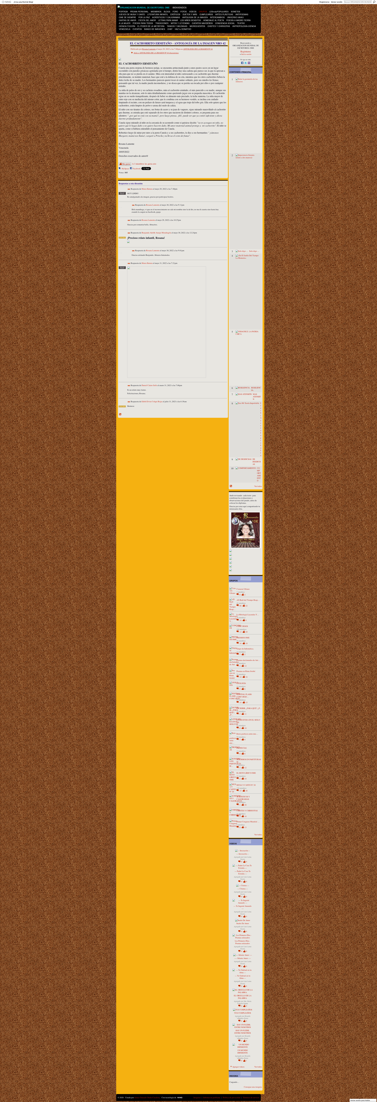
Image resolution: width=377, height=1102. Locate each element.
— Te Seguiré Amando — (243, 907)
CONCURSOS (242, 626)
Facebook (137, 168)
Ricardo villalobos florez (243, 1017)
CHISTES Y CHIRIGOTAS (247, 810)
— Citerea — (242, 888)
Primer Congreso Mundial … (248, 821)
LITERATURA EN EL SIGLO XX (248, 721)
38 (246, 790)
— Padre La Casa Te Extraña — (242, 872)
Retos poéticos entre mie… (247, 733)
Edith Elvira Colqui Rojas (152, 401)
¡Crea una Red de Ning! (23, 2)
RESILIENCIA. (256, 388)
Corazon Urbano (243, 589)
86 (240, 605)
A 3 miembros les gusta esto (144, 163)
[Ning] (6, 2)
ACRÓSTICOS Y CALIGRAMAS (243, 797)
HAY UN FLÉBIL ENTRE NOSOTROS (242, 1031)
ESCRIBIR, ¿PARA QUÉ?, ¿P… (249, 708)
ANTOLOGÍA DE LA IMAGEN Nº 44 (198, 49)
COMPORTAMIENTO (259, 474)
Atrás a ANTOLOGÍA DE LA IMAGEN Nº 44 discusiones (156, 52)
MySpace (125, 168)
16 (246, 677)
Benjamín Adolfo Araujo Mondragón (156, 232)
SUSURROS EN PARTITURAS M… (249, 760)
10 (245, 728)
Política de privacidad (231, 1097)
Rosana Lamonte (149, 49)
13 (240, 632)
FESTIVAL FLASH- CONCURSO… (244, 695)
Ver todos (258, 486)
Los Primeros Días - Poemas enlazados (242, 942)
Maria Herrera (147, 188)
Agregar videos (238, 1066)
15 (246, 702)
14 (240, 620)
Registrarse (324, 2)
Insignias (197, 1097)
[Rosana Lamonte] (122, 49)
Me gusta (126, 163)
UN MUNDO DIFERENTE (242, 1051)
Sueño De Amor (242, 923)
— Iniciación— (242, 853)
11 (245, 714)
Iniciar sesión (336, 2)
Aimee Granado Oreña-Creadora (147, 1097)
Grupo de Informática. (245, 648)
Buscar (374, 2)
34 (240, 643)
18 (246, 643)
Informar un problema (211, 1097)
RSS (120, 414)
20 (245, 804)
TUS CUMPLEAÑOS (242, 1013)
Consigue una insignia (253, 1087)
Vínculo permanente (129, 189)
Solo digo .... (254, 251)
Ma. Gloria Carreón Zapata (244, 1002)
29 (246, 632)
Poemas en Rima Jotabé (246, 671)
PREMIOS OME (243, 637)
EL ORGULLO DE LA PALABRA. (242, 996)
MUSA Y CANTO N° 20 (246, 785)
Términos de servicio (251, 1097)
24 (245, 778)
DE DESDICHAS (257, 461)
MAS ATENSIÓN (257, 396)
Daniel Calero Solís (149, 385)
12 (245, 767)
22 (246, 605)
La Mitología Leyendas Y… (248, 614)
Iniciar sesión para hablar (360, 1100)
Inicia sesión (246, 54)
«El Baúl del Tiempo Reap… (248, 600)
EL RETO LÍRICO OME (246, 773)
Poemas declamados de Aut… (248, 660)
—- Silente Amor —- (242, 958)
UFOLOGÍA (241, 683)
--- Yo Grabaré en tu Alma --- (242, 977)
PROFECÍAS (242, 748)
